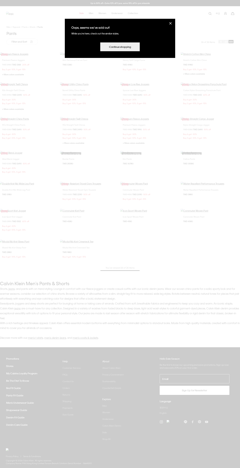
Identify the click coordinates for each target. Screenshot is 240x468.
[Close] (170, 23)
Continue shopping (120, 46)
